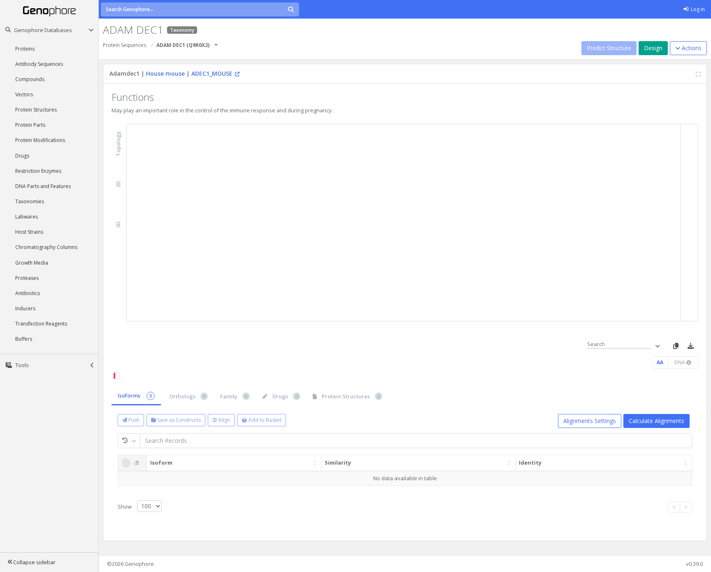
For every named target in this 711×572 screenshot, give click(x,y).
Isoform (161, 462)
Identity (530, 462)
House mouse (165, 73)
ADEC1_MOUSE (211, 73)
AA (660, 362)
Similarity (338, 462)
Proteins (25, 48)
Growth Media (31, 262)
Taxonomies (29, 201)
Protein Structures (36, 109)
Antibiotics (27, 293)
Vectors (24, 94)
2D (118, 184)
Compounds (29, 79)
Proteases (27, 277)
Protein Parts (30, 124)
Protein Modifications (40, 140)
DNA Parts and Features (43, 186)
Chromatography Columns (46, 247)
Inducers (25, 308)
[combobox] (216, 42)
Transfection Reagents (41, 323)
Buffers (23, 338)
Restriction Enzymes (38, 170)
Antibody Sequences (39, 63)
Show (125, 506)
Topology (118, 143)
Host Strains (29, 231)
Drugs (22, 155)
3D (118, 224)
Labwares (26, 216)
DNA (680, 362)
